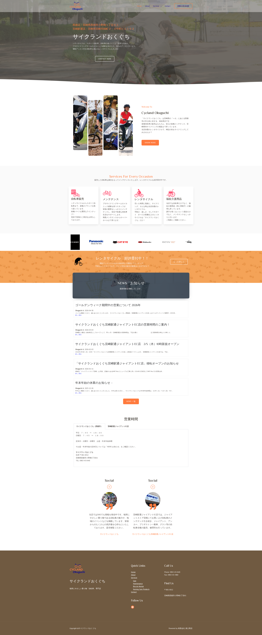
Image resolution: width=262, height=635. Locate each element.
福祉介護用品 (174, 198)
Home (139, 6)
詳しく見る (78, 315)
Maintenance (138, 584)
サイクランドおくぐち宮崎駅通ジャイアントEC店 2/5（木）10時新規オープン (127, 344)
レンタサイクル (144, 199)
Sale (134, 581)
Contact (167, 6)
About (147, 6)
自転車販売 (77, 198)
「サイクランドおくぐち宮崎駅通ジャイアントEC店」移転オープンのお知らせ (127, 363)
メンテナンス (111, 199)
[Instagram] (109, 487)
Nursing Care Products (141, 589)
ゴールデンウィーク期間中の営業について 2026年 (108, 305)
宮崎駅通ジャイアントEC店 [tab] (118, 426)
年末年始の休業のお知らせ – (94, 382)
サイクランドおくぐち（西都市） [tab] (89, 426)
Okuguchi (78, 310)
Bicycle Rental (138, 586)
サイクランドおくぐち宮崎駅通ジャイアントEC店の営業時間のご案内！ (122, 324)
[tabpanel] (131, 448)
